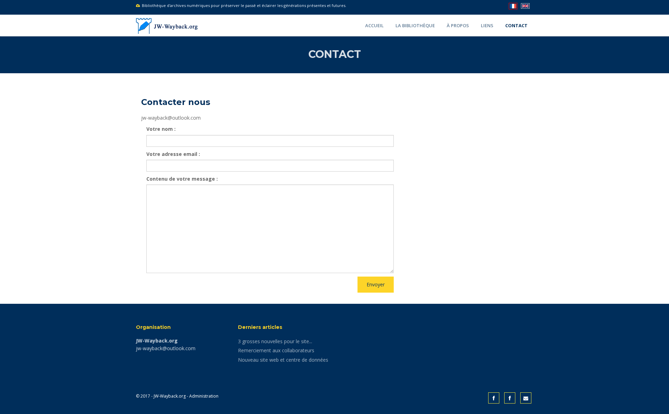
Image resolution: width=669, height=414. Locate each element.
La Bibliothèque (415, 25)
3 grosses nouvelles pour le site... (275, 341)
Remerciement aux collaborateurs (276, 350)
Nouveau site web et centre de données (283, 359)
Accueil (374, 25)
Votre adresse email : (173, 154)
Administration (203, 396)
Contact (516, 25)
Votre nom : (161, 129)
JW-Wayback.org (170, 396)
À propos (458, 25)
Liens (487, 25)
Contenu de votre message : (182, 178)
